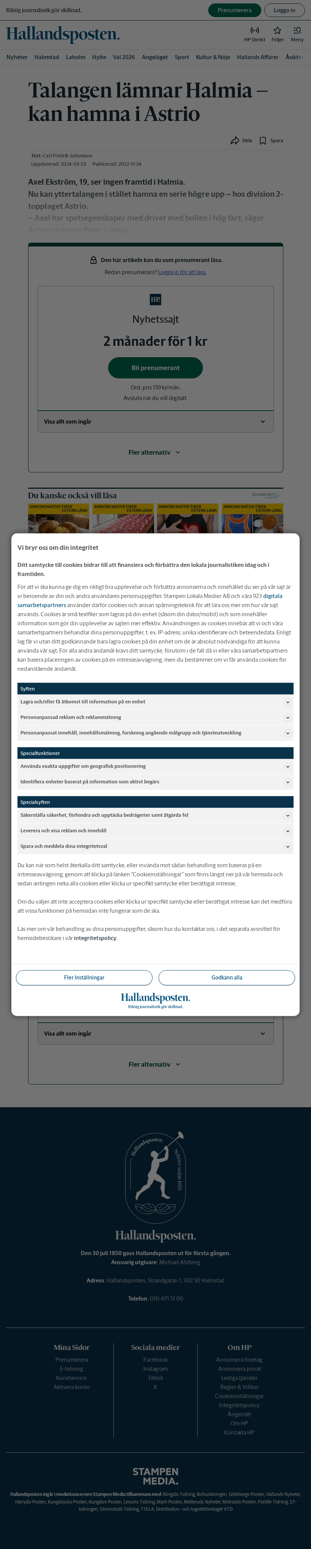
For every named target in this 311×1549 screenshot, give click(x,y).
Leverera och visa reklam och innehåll (63, 830)
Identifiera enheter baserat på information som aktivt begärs (89, 781)
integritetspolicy (95, 937)
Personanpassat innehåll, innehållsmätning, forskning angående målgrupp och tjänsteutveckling (130, 733)
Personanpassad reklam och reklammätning (70, 717)
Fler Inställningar (84, 977)
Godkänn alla (227, 977)
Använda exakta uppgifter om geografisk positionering (83, 766)
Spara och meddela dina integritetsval (63, 846)
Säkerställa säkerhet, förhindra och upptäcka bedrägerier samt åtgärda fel (104, 815)
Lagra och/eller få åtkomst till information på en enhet (82, 701)
